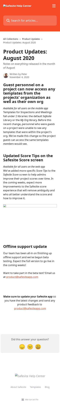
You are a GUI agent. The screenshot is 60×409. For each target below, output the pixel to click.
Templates (35, 387)
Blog (47, 387)
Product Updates (31, 38)
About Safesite (18, 387)
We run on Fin (31, 399)
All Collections (10, 38)
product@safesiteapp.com (22, 277)
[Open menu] (54, 6)
